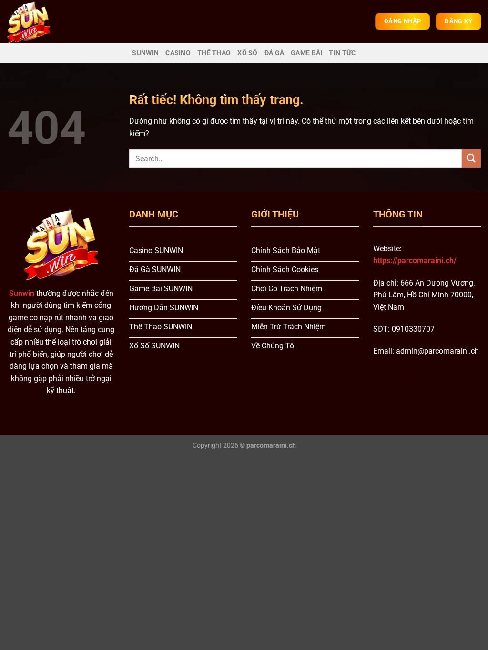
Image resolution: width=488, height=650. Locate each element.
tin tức (342, 53)
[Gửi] (471, 158)
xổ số (247, 53)
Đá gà (274, 53)
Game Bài (306, 53)
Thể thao (214, 53)
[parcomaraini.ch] (36, 21)
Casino (178, 53)
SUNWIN (145, 53)
